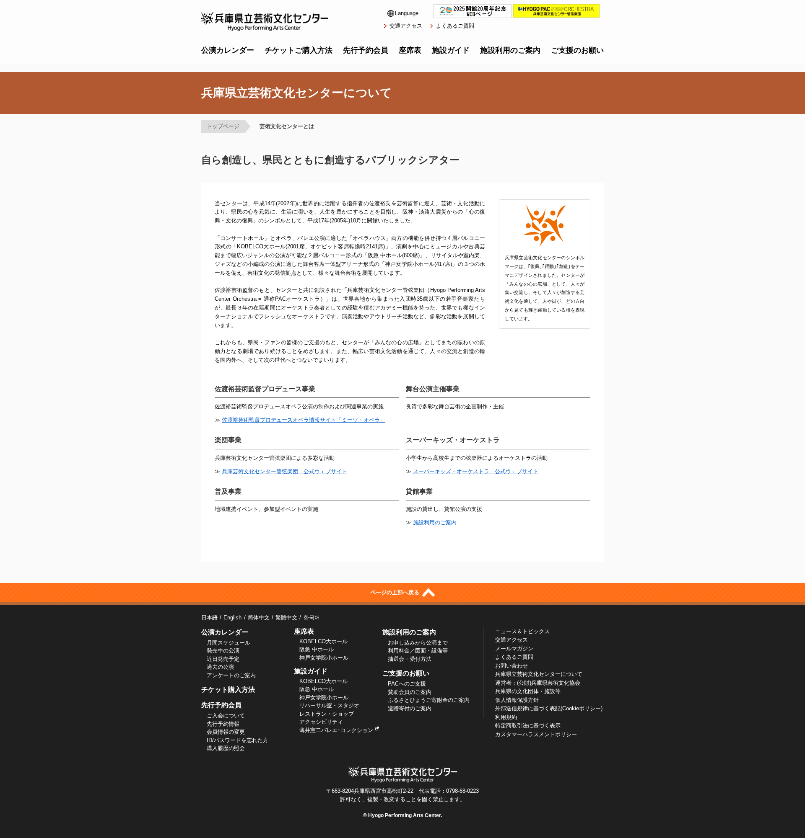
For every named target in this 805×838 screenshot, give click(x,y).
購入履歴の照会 (226, 748)
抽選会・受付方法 (409, 659)
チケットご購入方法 (298, 50)
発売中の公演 (223, 650)
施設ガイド (451, 50)
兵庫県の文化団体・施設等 (528, 691)
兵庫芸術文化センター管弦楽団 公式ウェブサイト (284, 471)
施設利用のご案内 (510, 50)
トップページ (223, 126)
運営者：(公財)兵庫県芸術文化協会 (537, 683)
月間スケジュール (228, 642)
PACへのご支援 (407, 684)
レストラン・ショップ (326, 714)
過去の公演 (220, 667)
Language (406, 13)
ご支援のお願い (577, 50)
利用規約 (506, 717)
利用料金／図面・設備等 (418, 650)
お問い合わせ (511, 666)
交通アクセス (406, 26)
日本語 (209, 617)
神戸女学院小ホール (323, 658)
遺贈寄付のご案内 (409, 708)
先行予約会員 (365, 50)
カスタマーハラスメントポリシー (536, 734)
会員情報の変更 (226, 732)
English (232, 617)
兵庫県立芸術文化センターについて (538, 674)
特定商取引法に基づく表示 (528, 725)
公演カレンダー (227, 50)
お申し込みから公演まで (418, 642)
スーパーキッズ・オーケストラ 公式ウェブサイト (475, 471)
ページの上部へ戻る (395, 592)
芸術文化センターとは (287, 126)
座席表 (410, 50)
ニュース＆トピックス (522, 631)
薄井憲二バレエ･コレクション (336, 730)
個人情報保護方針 (517, 700)
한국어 (311, 617)
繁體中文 (286, 617)
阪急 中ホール (316, 649)
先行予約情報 (223, 724)
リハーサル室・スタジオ (329, 705)
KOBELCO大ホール (323, 641)
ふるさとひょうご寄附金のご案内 (429, 700)
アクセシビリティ (321, 722)
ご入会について (226, 715)
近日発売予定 (223, 659)
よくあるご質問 (455, 26)
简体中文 (258, 617)
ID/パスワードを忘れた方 (237, 740)
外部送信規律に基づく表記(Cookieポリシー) (548, 708)
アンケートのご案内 (231, 675)
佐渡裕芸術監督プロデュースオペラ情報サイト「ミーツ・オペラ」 (303, 420)
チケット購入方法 (228, 689)
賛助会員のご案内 (409, 692)
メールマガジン (514, 648)
